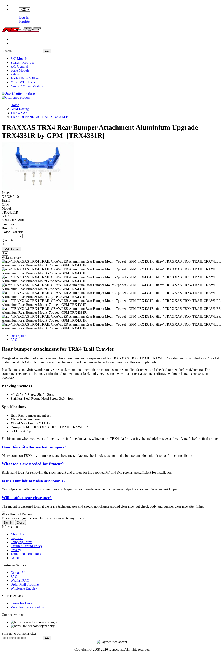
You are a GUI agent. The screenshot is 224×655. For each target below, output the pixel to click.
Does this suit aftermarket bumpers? (34, 447)
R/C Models (18, 58)
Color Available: (14, 232)
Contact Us (18, 572)
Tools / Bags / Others (25, 78)
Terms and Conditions (25, 554)
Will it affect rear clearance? (27, 498)
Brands (15, 558)
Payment (16, 538)
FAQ (14, 340)
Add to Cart (12, 249)
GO (47, 51)
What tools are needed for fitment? (33, 464)
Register (25, 21)
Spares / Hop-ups (22, 62)
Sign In (8, 522)
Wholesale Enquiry (23, 588)
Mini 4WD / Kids (22, 82)
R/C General (19, 66)
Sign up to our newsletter (19, 633)
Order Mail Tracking (24, 584)
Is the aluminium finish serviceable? (34, 481)
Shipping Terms (21, 542)
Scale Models (19, 70)
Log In (24, 17)
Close (20, 522)
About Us (17, 534)
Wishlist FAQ (19, 580)
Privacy (15, 550)
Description (18, 336)
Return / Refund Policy (26, 546)
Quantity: (8, 240)
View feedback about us (27, 607)
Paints (14, 74)
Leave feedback (21, 603)
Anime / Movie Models (26, 86)
